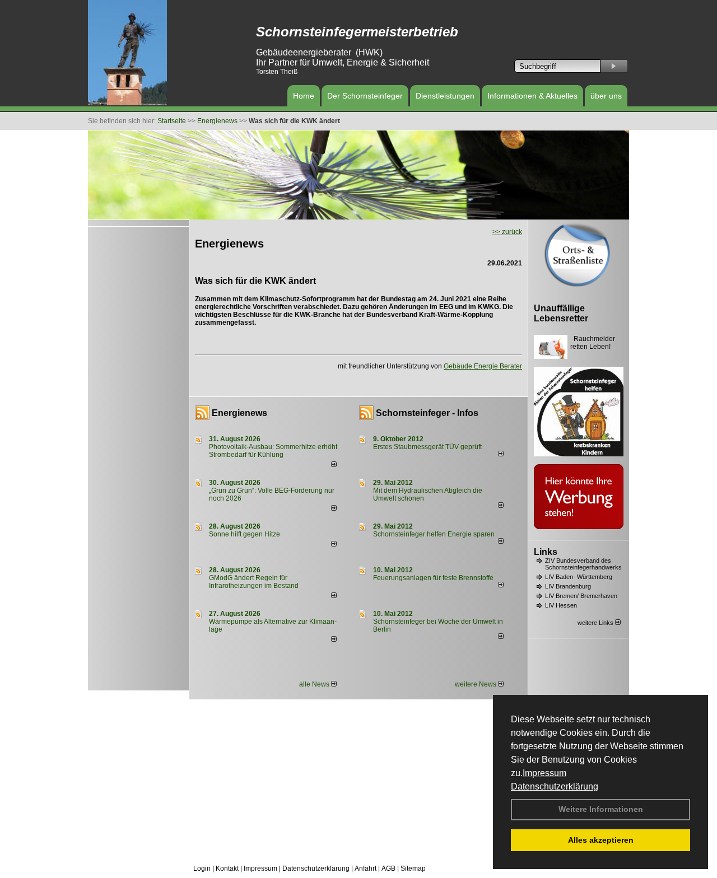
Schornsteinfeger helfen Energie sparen (434, 534)
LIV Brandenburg (568, 586)
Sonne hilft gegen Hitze (244, 534)
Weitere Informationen (600, 809)
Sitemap (413, 868)
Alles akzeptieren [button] (601, 839)
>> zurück (507, 232)
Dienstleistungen (445, 95)
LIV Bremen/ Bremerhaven (581, 595)
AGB (388, 868)
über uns (606, 95)
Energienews (239, 413)
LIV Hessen (561, 605)
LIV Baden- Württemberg (578, 576)
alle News (315, 684)
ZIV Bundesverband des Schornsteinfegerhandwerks (583, 564)
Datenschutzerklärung (554, 786)
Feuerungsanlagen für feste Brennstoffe (433, 578)
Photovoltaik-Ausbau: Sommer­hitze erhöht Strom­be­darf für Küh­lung (273, 451)
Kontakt (227, 868)
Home (303, 95)
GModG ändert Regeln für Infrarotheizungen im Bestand (254, 582)
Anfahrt (365, 868)
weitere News (476, 684)
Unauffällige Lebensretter (561, 313)
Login (202, 868)
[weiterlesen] (334, 465)
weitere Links (596, 622)
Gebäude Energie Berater (483, 366)
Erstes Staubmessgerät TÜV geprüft (427, 447)
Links (545, 552)
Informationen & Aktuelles (532, 95)
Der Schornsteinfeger (365, 95)
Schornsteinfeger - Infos (427, 413)
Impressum (544, 773)
